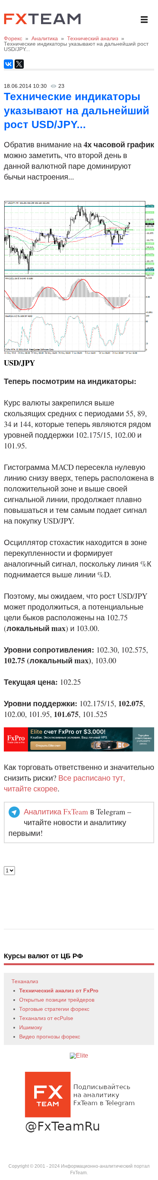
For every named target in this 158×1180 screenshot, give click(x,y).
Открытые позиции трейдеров (56, 1000)
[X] (19, 64)
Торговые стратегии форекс (54, 1009)
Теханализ (25, 981)
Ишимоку (30, 1027)
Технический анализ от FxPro (59, 990)
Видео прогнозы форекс (49, 1036)
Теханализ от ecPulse (46, 1018)
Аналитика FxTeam (56, 811)
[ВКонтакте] (8, 64)
